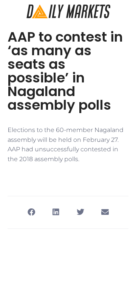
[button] (31, 212)
